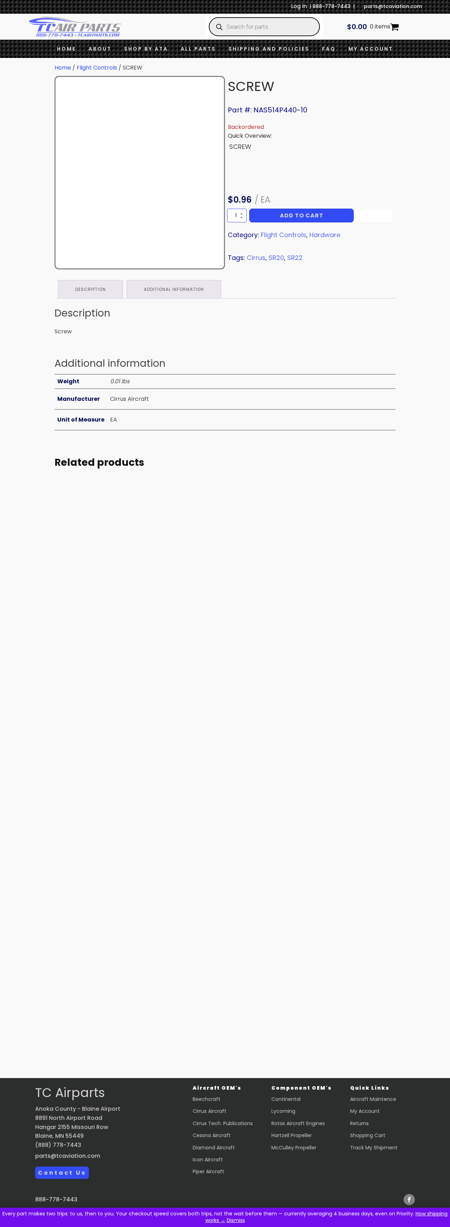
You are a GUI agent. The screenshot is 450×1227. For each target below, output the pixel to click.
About (100, 48)
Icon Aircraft (208, 1159)
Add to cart (301, 215)
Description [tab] (90, 289)
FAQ (329, 48)
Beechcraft (206, 1099)
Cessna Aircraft (212, 1135)
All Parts (198, 48)
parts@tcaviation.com (393, 6)
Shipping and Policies (269, 48)
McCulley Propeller (293, 1147)
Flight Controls (97, 68)
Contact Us (62, 1173)
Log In (299, 6)
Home (66, 48)
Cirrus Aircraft (209, 1111)
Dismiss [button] (236, 1220)
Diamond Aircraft (214, 1147)
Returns (359, 1123)
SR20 (276, 257)
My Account (370, 48)
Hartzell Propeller (291, 1135)
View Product (119, 680)
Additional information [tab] (174, 289)
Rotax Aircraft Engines (298, 1123)
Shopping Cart (367, 1135)
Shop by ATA (146, 48)
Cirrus (256, 257)
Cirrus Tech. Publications (223, 1123)
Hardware (324, 234)
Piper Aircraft (208, 1171)
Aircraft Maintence (373, 1099)
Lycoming (283, 1111)
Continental (286, 1099)
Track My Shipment (374, 1147)
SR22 (295, 257)
